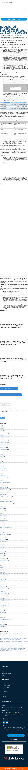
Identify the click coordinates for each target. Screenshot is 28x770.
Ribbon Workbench (3, 603)
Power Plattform (3, 584)
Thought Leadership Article (5, 619)
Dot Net (1, 529)
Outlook (1, 570)
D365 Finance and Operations (5, 496)
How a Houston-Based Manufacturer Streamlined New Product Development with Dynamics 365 (12, 646)
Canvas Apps (2, 463)
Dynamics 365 (2, 532)
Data (1, 513)
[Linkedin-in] (4, 722)
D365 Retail (2, 506)
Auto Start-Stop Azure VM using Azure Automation (10, 394)
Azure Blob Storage (3, 437)
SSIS (0, 614)
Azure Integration (3, 449)
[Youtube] (7, 722)
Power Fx (1, 581)
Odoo (1, 565)
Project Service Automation (5, 600)
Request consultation (15, 768)
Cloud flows (2, 468)
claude (1, 466)
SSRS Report (2, 617)
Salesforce (2, 607)
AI (0, 426)
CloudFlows (2, 470)
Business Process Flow (4, 459)
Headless (2, 544)
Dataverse (2, 522)
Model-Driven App (3, 560)
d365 (1, 480)
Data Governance (3, 515)
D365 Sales (2, 508)
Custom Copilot (3, 475)
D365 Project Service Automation (6, 503)
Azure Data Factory (3, 440)
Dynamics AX (2, 537)
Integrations (2, 548)
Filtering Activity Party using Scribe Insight (10, 388)
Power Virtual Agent (4, 588)
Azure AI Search (3, 430)
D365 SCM (2, 511)
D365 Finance (2, 494)
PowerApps (2, 591)
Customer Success (3, 477)
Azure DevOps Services (4, 444)
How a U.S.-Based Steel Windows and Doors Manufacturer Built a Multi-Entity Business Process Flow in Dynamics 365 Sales (13, 639)
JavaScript (2, 551)
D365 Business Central (4, 482)
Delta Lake (2, 525)
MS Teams (2, 562)
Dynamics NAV (3, 541)
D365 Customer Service (4, 489)
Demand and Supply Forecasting (6, 527)
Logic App (2, 553)
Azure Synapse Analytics (4, 452)
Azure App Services (3, 435)
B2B (1, 454)
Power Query (2, 586)
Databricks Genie (3, 520)
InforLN (1, 546)
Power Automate (3, 577)
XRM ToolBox (2, 626)
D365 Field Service (3, 492)
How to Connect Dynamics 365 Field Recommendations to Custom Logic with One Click (14, 642)
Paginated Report (3, 574)
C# (0, 461)
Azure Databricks (3, 442)
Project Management (4, 598)
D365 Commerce (3, 485)
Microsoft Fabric (3, 558)
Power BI (1, 579)
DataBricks (2, 518)
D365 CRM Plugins (3, 487)
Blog (15, 35)
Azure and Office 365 (4, 433)
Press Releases (3, 596)
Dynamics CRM (3, 539)
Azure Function (3, 447)
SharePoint (2, 610)
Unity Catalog (2, 624)
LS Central (2, 555)
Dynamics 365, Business (4, 534)
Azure (1, 428)
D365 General (19, 35)
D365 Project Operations (5, 501)
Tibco (1, 622)
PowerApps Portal (3, 593)
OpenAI (1, 567)
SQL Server (2, 612)
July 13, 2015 (6, 35)
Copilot (1, 473)
